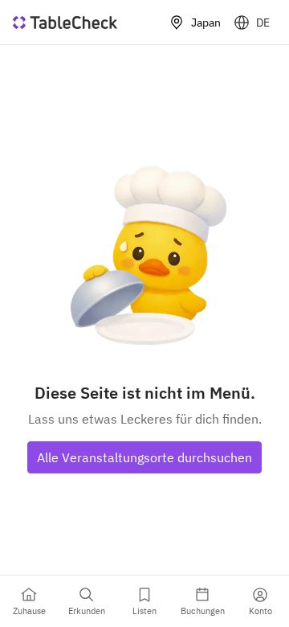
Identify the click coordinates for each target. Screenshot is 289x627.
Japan (206, 22)
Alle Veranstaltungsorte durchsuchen (144, 457)
